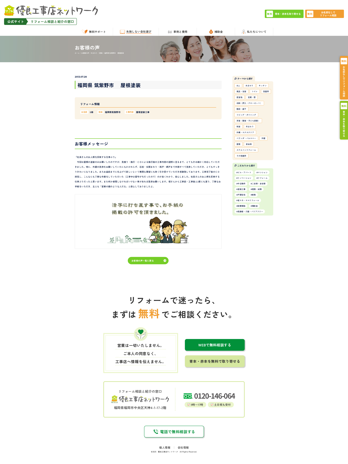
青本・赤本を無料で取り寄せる (214, 361)
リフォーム (263, 178)
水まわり (249, 85)
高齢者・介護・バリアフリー (250, 211)
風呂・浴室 (241, 91)
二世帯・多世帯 (258, 183)
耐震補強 (241, 205)
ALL (238, 85)
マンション (263, 172)
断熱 (254, 194)
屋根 (238, 144)
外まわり (250, 126)
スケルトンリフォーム (246, 150)
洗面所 (266, 91)
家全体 (249, 144)
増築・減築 (257, 189)
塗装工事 (241, 189)
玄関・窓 (252, 97)
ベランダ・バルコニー (246, 138)
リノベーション (244, 178)
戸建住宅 (241, 194)
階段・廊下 (241, 109)
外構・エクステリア (245, 132)
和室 (238, 126)
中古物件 (241, 183)
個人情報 (164, 447)
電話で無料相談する (177, 431)
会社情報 (183, 447)
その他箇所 (241, 155)
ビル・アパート (244, 172)
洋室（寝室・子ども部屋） (248, 120)
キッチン (262, 85)
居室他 (239, 97)
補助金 (255, 205)
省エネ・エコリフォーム (248, 200)
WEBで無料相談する (214, 344)
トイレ (255, 91)
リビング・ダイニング (246, 114)
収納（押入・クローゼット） (249, 103)
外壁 (263, 138)
